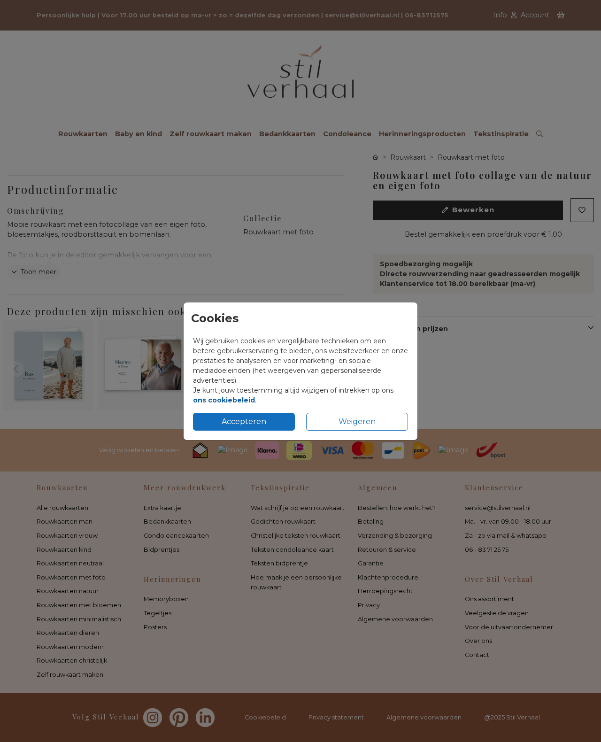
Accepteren (244, 421)
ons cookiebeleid (224, 400)
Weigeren (357, 421)
